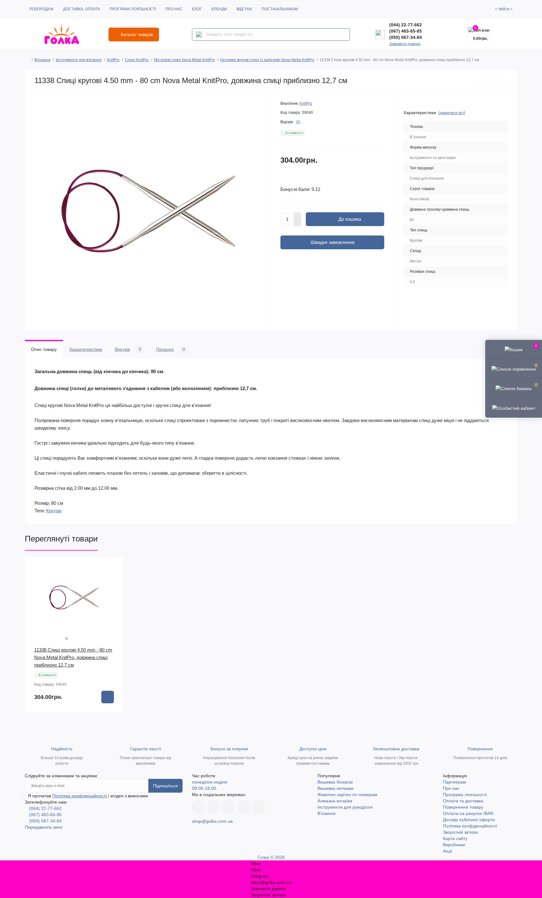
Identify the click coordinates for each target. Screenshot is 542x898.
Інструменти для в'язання (79, 60)
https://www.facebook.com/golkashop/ (198, 807)
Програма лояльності (132, 9)
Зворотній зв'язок (460, 832)
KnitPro (113, 60)
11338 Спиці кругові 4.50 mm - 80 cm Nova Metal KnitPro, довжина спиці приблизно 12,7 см (73, 657)
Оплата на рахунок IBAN (468, 813)
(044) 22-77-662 (405, 24)
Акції (447, 850)
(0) (298, 122)
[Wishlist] (114, 578)
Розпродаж (41, 9)
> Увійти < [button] (504, 9)
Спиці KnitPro (137, 60)
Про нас (174, 9)
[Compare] (114, 590)
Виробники (454, 844)
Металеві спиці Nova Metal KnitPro (184, 60)
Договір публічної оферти (469, 819)
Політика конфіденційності (80, 795)
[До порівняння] (500, 80)
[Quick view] (114, 566)
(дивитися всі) (451, 112)
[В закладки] (481, 81)
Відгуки (244, 9)
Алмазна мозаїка (334, 800)
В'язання (42, 60)
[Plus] (297, 215)
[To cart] (107, 697)
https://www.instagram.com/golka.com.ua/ (213, 807)
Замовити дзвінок (404, 44)
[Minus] (297, 222)
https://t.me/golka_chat (258, 807)
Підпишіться (165, 785)
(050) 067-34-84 (405, 37)
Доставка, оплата (81, 9)
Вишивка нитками (335, 788)
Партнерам (454, 781)
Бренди (219, 9)
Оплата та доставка (463, 800)
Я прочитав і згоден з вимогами (88, 795)
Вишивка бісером (335, 781)
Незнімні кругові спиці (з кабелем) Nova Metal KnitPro (267, 60)
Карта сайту (455, 838)
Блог (197, 9)
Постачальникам (280, 9)
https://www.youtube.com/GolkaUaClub (228, 807)
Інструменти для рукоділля (345, 807)
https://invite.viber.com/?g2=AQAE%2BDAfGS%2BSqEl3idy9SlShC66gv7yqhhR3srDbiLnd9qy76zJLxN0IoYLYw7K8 (243, 807)
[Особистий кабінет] (513, 407)
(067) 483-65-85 (405, 31)
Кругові (53, 510)
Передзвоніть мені (43, 827)
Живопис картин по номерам (347, 794)
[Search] (199, 34)
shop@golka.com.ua (212, 821)
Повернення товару (463, 807)
